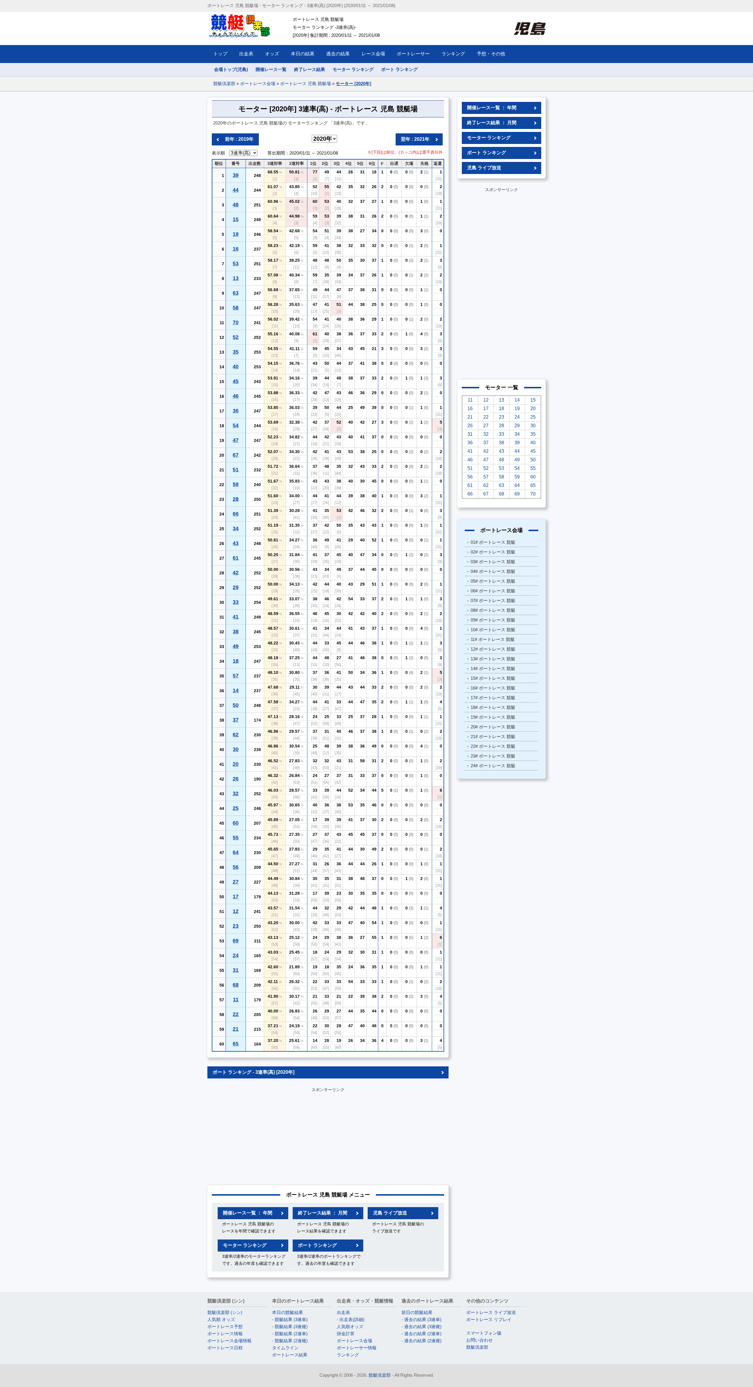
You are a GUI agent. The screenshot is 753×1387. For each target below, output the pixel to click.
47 (236, 440)
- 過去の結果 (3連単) (422, 1319)
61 (236, 558)
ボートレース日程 (225, 1347)
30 (236, 749)
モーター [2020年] (353, 83)
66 (236, 514)
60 (236, 823)
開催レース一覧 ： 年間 (247, 1212)
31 (236, 970)
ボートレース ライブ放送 (491, 1312)
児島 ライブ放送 (390, 1212)
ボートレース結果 (289, 1354)
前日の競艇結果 (417, 1312)
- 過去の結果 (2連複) (422, 1340)
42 (236, 573)
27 (236, 882)
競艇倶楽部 (224, 83)
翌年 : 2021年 (415, 139)
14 (236, 690)
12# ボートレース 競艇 (493, 649)
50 (236, 705)
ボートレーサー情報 (356, 1347)
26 (236, 779)
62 (236, 735)
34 (236, 528)
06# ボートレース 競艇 (493, 590)
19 (236, 234)
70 (236, 322)
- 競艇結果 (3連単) (290, 1319)
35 (236, 352)
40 (236, 366)
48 (236, 205)
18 (236, 661)
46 (236, 396)
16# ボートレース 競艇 (493, 687)
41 (236, 617)
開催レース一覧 (271, 69)
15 (236, 219)
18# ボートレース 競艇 (493, 707)
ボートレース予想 (225, 1326)
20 (236, 764)
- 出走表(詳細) (350, 1319)
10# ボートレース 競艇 (493, 629)
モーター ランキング (353, 69)
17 (236, 896)
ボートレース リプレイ (489, 1319)
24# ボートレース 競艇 (493, 765)
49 (236, 646)
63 (236, 293)
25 (236, 808)
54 (236, 425)
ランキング (348, 1354)
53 (236, 263)
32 (236, 793)
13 (236, 278)
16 (236, 249)
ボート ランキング (399, 69)
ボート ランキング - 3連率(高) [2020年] (253, 1072)
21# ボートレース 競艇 (493, 736)
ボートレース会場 (257, 83)
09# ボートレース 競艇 (493, 619)
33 (236, 602)
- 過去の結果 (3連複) (422, 1326)
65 (236, 1044)
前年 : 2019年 (239, 139)
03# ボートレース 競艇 (493, 561)
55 (236, 838)
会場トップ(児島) (231, 69)
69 (236, 941)
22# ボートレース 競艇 (493, 746)
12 (236, 911)
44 (236, 190)
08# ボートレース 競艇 (493, 610)
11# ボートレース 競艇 (493, 639)
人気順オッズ (350, 1326)
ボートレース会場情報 (229, 1340)
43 (236, 543)
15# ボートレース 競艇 (493, 678)
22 (236, 1014)
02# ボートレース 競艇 (493, 551)
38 (236, 631)
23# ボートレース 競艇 (493, 755)
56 (236, 867)
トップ (220, 53)
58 (236, 308)
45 (236, 381)
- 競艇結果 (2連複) (290, 1340)
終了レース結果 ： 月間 (322, 1212)
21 (236, 1029)
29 (236, 587)
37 (236, 720)
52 (236, 337)
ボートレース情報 (225, 1333)
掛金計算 (345, 1333)
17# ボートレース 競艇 (493, 697)
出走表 (343, 1312)
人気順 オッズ (221, 1319)
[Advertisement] (328, 1135)
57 (236, 676)
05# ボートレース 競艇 (493, 581)
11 (236, 999)
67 (236, 455)
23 (236, 926)
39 (236, 175)
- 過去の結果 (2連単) (422, 1333)
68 (236, 985)
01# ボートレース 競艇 (493, 542)
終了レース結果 (309, 69)
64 (236, 852)
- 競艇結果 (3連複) (290, 1326)
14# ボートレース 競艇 (493, 668)
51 (236, 470)
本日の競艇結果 (287, 1312)
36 (236, 411)
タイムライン (285, 1347)
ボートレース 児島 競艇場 (305, 83)
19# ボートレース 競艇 (493, 717)
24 (236, 955)
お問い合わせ (479, 1340)
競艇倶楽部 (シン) (224, 1312)
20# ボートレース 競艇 (493, 726)
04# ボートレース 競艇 (493, 571)
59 (236, 484)
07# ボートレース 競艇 (493, 600)
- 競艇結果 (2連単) (290, 1333)
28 (236, 499)
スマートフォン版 (484, 1332)
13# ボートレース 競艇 (493, 658)
